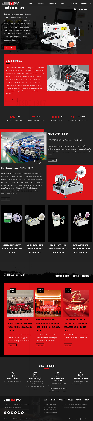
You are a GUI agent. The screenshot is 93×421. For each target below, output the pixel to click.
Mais (52, 160)
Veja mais (21, 345)
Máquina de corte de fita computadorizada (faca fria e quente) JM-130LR (42, 249)
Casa (30, 3)
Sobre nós (40, 3)
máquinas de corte (14, 407)
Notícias (74, 3)
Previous (4, 30)
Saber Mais (11, 100)
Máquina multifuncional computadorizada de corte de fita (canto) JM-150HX (65, 249)
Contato (84, 3)
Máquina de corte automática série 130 (45, 168)
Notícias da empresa (61, 276)
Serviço (63, 3)
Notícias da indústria (81, 276)
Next (88, 30)
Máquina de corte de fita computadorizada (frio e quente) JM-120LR (19, 249)
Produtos (52, 3)
